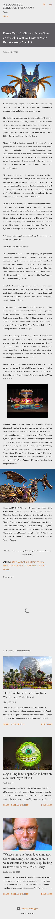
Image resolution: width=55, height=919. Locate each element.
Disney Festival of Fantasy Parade (27, 562)
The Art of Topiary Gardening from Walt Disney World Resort (24, 695)
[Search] (44, 4)
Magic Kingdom (11, 565)
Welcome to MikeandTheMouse (18, 6)
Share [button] (6, 569)
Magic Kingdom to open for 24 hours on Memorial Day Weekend (27, 776)
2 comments (17, 724)
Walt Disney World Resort (32, 565)
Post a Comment (19, 805)
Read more (46, 724)
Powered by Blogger (29, 908)
